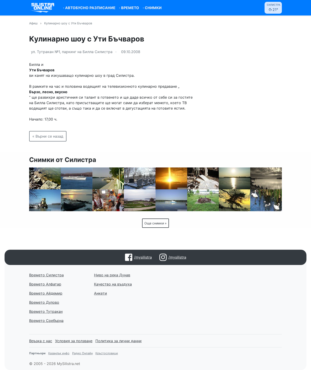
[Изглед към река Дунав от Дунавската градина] (140, 200)
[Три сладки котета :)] (203, 178)
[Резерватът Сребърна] (266, 200)
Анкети (100, 293)
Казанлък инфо (58, 353)
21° (273, 7)
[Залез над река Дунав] (76, 178)
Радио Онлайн (82, 353)
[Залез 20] (171, 178)
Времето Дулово (44, 302)
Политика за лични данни (118, 341)
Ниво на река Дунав (112, 275)
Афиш (33, 23)
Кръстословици (106, 353)
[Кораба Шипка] (171, 200)
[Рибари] (266, 178)
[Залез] (234, 200)
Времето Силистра (46, 275)
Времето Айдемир (45, 293)
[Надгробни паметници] (140, 178)
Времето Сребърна (46, 320)
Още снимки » (155, 223)
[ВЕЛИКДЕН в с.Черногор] (108, 200)
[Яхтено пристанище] (108, 178)
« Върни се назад (47, 136)
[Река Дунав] (45, 178)
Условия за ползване (73, 341)
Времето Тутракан (46, 311)
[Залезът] (234, 178)
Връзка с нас (40, 341)
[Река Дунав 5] (45, 200)
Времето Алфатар (45, 284)
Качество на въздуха (113, 284)
